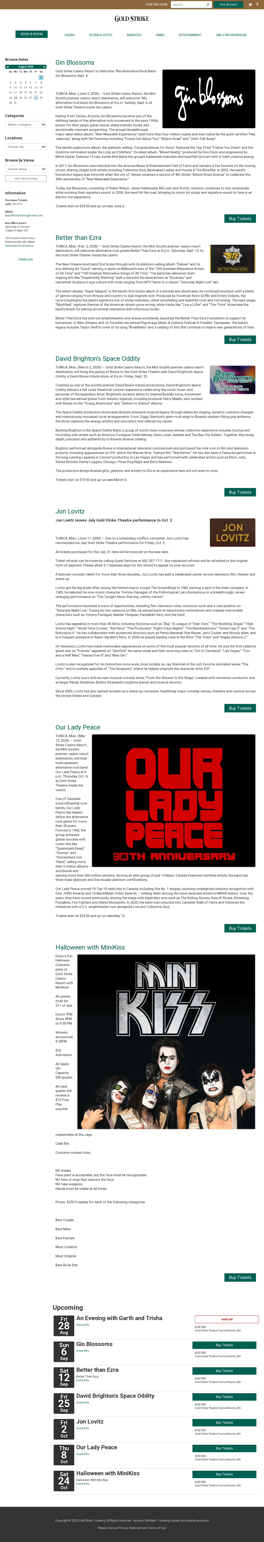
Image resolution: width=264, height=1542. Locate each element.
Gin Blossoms (74, 62)
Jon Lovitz (70, 511)
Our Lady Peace (77, 727)
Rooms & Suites (100, 35)
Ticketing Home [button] (156, 4)
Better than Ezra (78, 238)
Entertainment (190, 35)
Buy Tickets (240, 218)
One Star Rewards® (231, 35)
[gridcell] (35, 97)
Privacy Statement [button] (130, 1528)
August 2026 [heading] (25, 66)
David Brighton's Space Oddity (97, 358)
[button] (253, 4)
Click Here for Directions (19, 245)
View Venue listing (25, 178)
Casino (70, 35)
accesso (203, 1520)
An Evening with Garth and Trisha (119, 1318)
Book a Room (31, 34)
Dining (160, 35)
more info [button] (82, 1324)
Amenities (134, 35)
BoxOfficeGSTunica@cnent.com (24, 215)
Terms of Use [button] (157, 1528)
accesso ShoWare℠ (146, 1520)
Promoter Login (26, 259)
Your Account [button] (228, 4)
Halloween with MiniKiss (90, 947)
